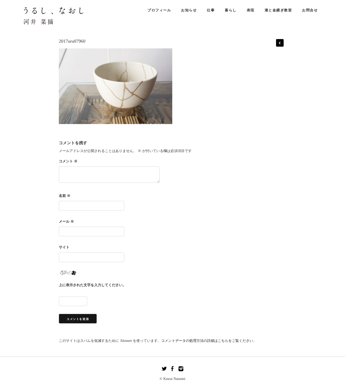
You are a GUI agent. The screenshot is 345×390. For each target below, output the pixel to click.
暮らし (231, 10)
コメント (68, 161)
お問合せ (310, 10)
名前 (64, 196)
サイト (64, 247)
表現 (251, 10)
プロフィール (159, 10)
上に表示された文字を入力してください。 (92, 285)
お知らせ (189, 10)
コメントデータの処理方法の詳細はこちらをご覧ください (207, 341)
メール (66, 221)
